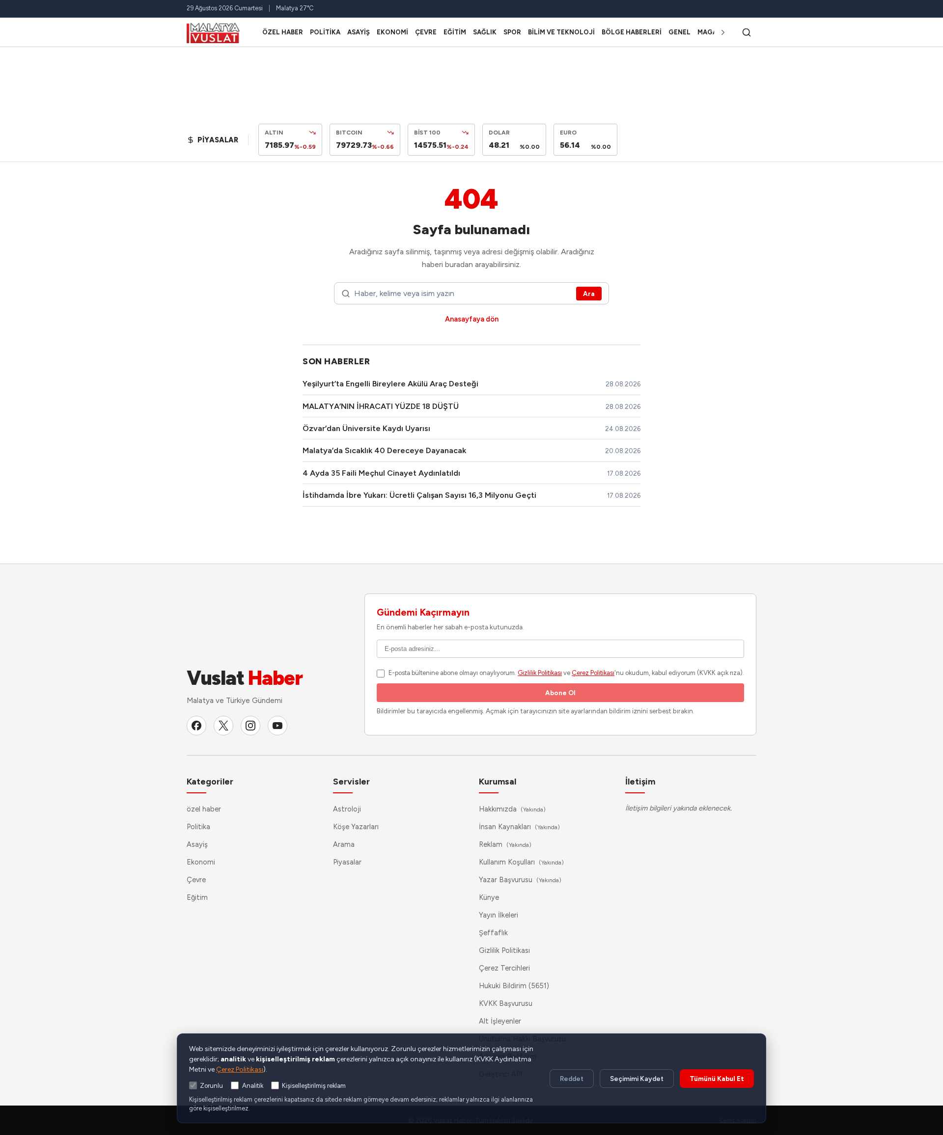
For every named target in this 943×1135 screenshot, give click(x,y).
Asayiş (358, 32)
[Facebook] (196, 725)
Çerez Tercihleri (504, 968)
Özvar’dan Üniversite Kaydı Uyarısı (366, 428)
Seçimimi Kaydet (637, 1078)
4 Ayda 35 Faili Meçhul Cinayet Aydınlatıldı (381, 473)
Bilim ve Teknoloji (561, 32)
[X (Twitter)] (223, 725)
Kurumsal (497, 781)
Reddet (571, 1078)
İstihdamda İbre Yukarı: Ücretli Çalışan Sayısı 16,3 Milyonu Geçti (419, 495)
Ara (589, 293)
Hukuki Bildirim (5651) (514, 985)
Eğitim (455, 32)
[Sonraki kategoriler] (723, 32)
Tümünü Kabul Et (717, 1078)
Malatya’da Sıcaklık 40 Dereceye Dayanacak (384, 450)
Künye (489, 897)
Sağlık (485, 32)
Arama (344, 844)
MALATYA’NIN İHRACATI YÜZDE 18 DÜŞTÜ (381, 406)
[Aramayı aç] (746, 32)
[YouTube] (277, 725)
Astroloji (347, 809)
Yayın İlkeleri (498, 915)
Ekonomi (392, 32)
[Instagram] (250, 725)
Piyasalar (347, 862)
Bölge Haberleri (632, 32)
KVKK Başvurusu (505, 1003)
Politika (325, 32)
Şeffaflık (493, 932)
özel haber (282, 32)
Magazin (712, 32)
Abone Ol (560, 693)
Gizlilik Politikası (540, 672)
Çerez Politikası (593, 672)
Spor (512, 32)
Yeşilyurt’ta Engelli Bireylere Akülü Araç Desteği (390, 383)
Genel (679, 32)
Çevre (426, 32)
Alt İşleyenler (500, 1021)
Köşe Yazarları (356, 826)
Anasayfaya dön (472, 319)
